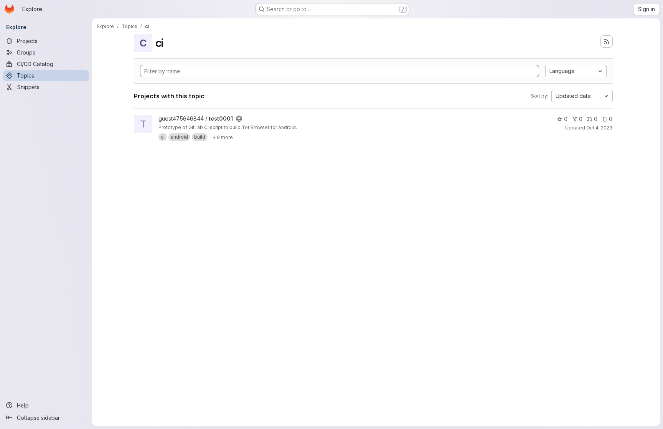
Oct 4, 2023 (599, 128)
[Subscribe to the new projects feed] (606, 41)
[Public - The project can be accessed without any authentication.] (239, 119)
